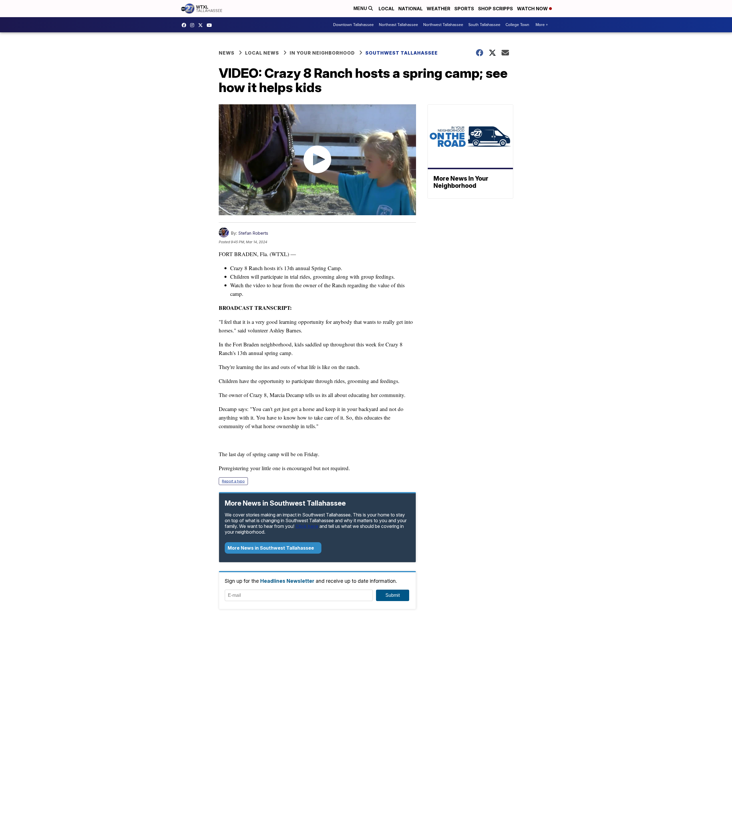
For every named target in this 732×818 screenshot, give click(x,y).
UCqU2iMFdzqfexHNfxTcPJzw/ (211, 25)
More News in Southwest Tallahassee (271, 548)
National (410, 8)
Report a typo (233, 481)
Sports (464, 8)
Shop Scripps (495, 8)
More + (542, 25)
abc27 (202, 25)
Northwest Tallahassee (443, 25)
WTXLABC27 (185, 25)
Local (386, 8)
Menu (360, 8)
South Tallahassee (484, 25)
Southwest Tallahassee (401, 53)
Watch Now (533, 8)
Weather (438, 8)
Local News (262, 53)
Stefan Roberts (253, 233)
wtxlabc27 (193, 25)
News (226, 53)
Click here (306, 526)
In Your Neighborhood (322, 53)
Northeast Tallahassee (398, 25)
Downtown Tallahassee (353, 25)
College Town (517, 25)
